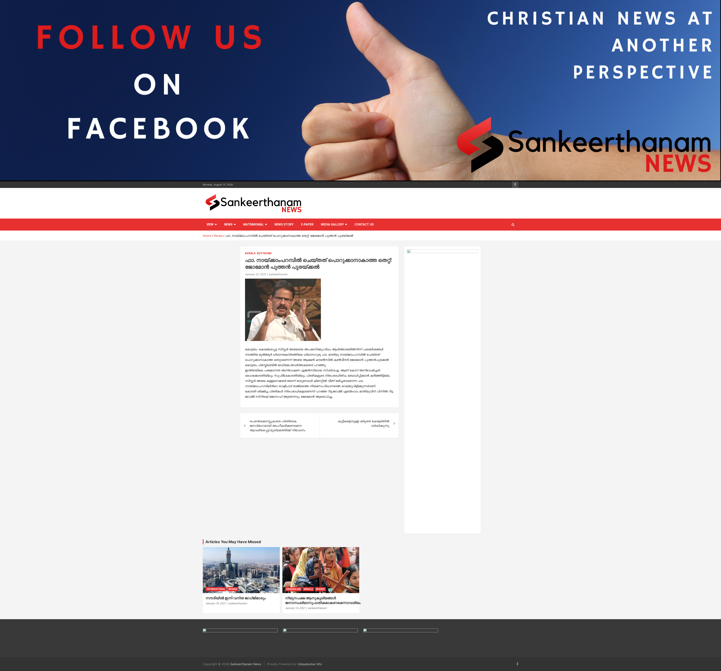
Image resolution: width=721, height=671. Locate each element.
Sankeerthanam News (245, 664)
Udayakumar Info (310, 664)
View (210, 224)
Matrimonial (253, 224)
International (216, 589)
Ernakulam (293, 589)
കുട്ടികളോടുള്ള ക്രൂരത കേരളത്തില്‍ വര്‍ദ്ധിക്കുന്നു (363, 423)
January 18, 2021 (216, 603)
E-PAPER (307, 224)
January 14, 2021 (295, 608)
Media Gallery (332, 224)
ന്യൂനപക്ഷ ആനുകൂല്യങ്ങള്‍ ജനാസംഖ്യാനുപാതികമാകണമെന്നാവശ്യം (322, 600)
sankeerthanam (278, 274)
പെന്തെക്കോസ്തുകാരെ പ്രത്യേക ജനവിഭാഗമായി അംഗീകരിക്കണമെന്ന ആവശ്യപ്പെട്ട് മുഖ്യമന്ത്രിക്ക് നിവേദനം (277, 425)
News (228, 224)
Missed (233, 589)
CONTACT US (364, 224)
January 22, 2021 (255, 274)
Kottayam (264, 253)
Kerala (250, 253)
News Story (284, 224)
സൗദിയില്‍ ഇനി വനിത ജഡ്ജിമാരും (236, 598)
